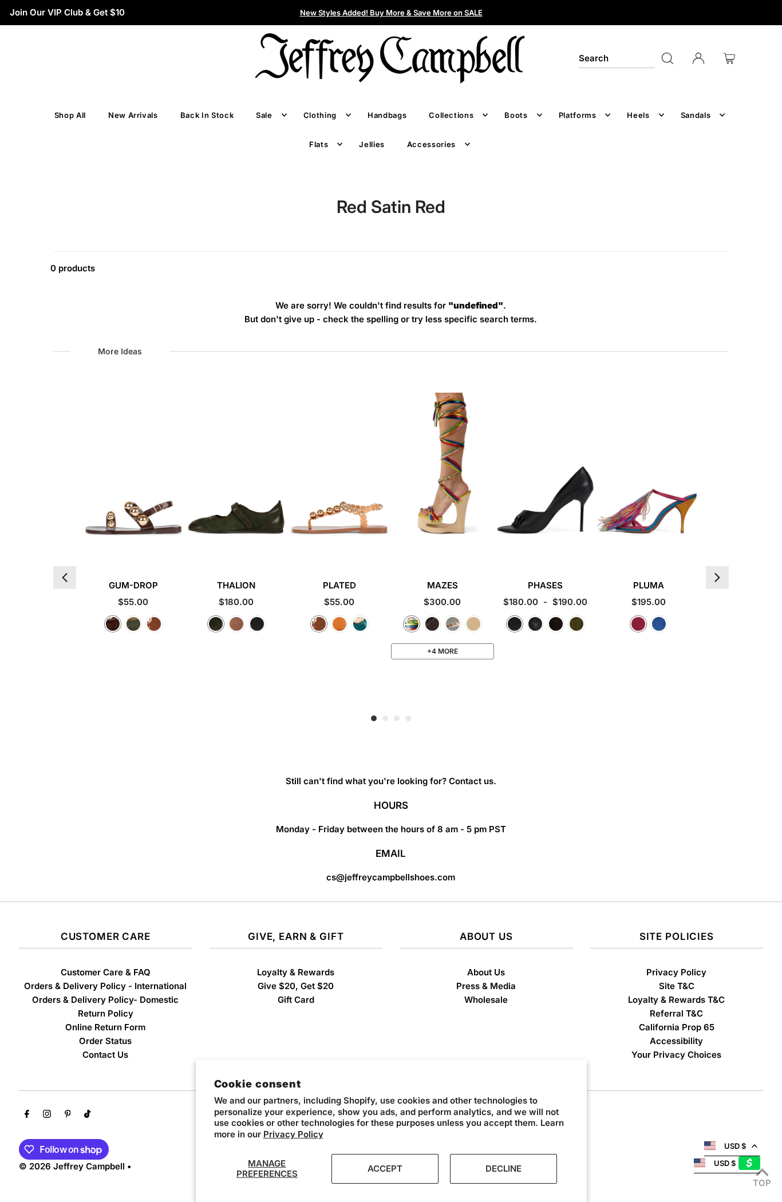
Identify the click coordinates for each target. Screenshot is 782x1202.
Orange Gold (339, 624)
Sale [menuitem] (264, 115)
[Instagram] (47, 1115)
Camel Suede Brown (473, 624)
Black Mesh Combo (535, 624)
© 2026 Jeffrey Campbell (72, 1166)
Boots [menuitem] (515, 115)
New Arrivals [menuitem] (133, 115)
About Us (486, 972)
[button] (64, 577)
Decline (503, 1168)
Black (515, 624)
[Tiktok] (87, 1115)
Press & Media (486, 985)
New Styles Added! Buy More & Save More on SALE (391, 12)
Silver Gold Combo (453, 624)
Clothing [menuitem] (320, 115)
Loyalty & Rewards (295, 972)
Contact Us (105, 1054)
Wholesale (486, 999)
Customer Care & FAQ (106, 972)
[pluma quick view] (690, 547)
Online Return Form (105, 1027)
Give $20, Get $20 (296, 985)
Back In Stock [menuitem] (207, 115)
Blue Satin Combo (659, 624)
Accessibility (676, 1040)
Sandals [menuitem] (696, 115)
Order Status (105, 1040)
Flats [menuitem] (318, 144)
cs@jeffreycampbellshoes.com (390, 877)
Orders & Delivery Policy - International (105, 985)
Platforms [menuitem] (578, 115)
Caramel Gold (154, 624)
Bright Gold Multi (412, 624)
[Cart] (729, 58)
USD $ (735, 1145)
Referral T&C (676, 1013)
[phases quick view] (587, 547)
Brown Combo (236, 624)
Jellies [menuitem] (372, 144)
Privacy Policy (293, 1134)
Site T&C (676, 985)
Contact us (471, 781)
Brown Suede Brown (432, 624)
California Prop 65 (676, 1027)
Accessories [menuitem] (431, 144)
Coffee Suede (556, 624)
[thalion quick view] (278, 547)
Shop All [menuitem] (70, 115)
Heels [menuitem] (638, 115)
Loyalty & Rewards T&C (676, 999)
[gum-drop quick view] (175, 547)
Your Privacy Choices (676, 1054)
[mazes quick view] (484, 547)
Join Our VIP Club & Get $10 (67, 12)
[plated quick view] (381, 547)
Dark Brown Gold (113, 624)
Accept (385, 1168)
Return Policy (105, 1013)
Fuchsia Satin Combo (638, 624)
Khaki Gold (133, 624)
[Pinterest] (68, 1115)
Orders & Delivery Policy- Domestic (105, 999)
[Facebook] (27, 1115)
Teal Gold (360, 624)
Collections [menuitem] (451, 115)
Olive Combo (216, 624)
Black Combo (257, 624)
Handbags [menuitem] (387, 115)
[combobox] (617, 58)
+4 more (442, 651)
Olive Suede (576, 624)
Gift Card (296, 999)
